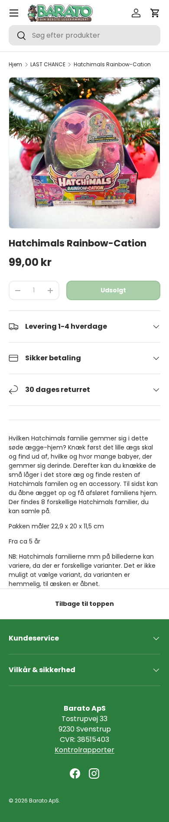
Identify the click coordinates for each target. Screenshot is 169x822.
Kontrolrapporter (84, 750)
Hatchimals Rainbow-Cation (112, 64)
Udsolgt (113, 290)
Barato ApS (44, 800)
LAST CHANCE (47, 64)
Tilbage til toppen (84, 603)
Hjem (15, 64)
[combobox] (84, 35)
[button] (155, 13)
